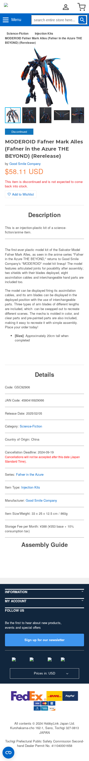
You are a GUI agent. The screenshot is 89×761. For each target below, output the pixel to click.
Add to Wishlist (23, 194)
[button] (75, 56)
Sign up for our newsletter (44, 639)
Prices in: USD (44, 673)
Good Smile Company (25, 163)
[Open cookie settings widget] (8, 753)
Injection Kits (44, 33)
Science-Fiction (17, 33)
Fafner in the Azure (30, 474)
